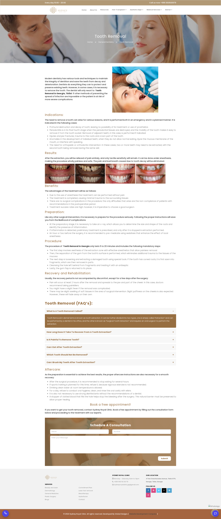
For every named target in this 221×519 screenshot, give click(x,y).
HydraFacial (83, 496)
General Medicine (51, 493)
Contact (82, 499)
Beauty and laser (51, 488)
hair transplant (118, 10)
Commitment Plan (85, 488)
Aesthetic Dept (136, 10)
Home (84, 10)
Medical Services (153, 10)
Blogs (47, 499)
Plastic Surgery (50, 496)
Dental (168, 10)
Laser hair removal (86, 491)
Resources (104, 10)
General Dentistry (106, 42)
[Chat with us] (215, 513)
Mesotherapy (84, 493)
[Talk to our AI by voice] (5, 513)
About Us (93, 10)
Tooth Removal (126, 42)
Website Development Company (143, 514)
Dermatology (50, 491)
